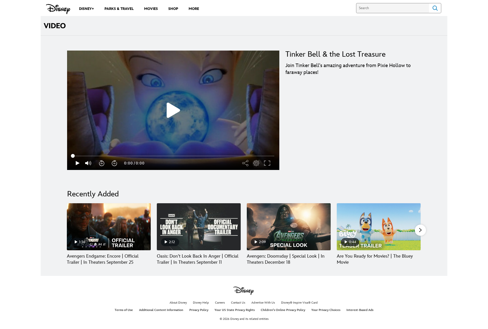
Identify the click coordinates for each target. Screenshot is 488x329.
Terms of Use (124, 310)
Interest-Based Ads (359, 310)
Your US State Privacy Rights (235, 310)
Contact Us (238, 303)
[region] (173, 110)
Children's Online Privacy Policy (283, 310)
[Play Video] (173, 110)
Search (435, 8)
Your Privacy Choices (325, 310)
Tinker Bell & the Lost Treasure (335, 54)
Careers (220, 303)
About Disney (178, 303)
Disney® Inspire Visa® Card (299, 303)
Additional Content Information (161, 310)
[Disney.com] (58, 9)
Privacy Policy (198, 310)
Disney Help (201, 303)
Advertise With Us (263, 303)
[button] (102, 163)
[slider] (173, 156)
